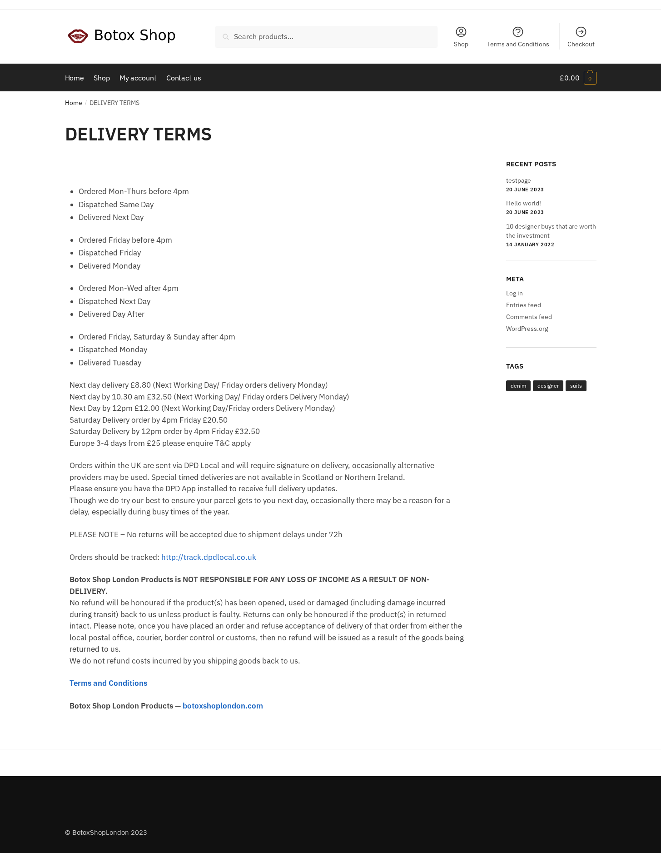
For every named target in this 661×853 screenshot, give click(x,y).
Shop (461, 44)
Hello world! (523, 203)
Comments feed (529, 317)
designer (548, 385)
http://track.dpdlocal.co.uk (208, 557)
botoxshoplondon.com (223, 706)
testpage (518, 180)
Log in (514, 293)
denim (518, 385)
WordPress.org (527, 328)
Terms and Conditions (518, 44)
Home (73, 103)
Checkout (581, 44)
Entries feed (523, 305)
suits (576, 385)
